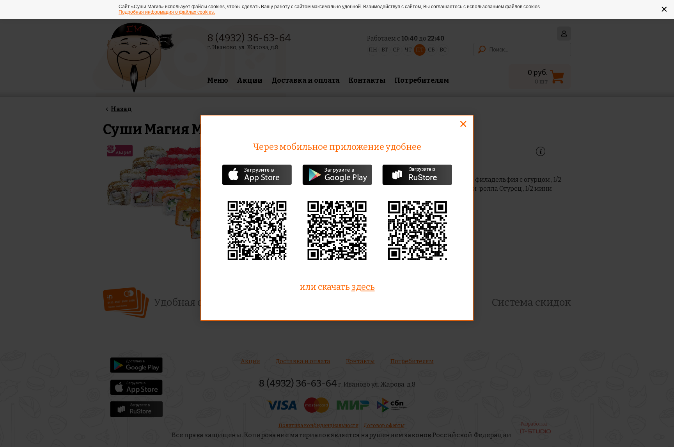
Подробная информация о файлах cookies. (167, 12)
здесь (363, 287)
